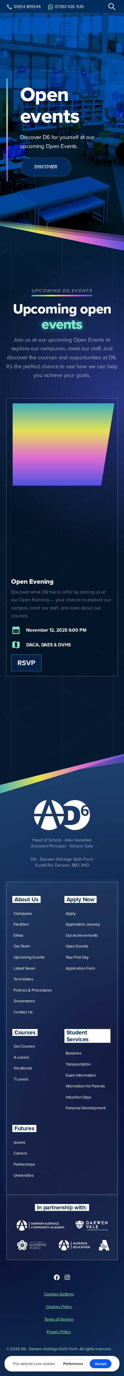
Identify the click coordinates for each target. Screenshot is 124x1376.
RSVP (26, 663)
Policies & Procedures (33, 990)
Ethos (18, 935)
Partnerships (24, 1164)
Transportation (78, 1064)
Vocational (23, 1068)
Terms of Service (58, 1319)
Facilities (21, 924)
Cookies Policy (59, 1306)
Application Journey (83, 924)
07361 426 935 (69, 6)
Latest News (24, 968)
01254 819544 (27, 6)
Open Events (77, 946)
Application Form (80, 968)
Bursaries (73, 1053)
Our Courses (24, 1046)
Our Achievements (82, 935)
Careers (20, 1153)
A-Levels (21, 1057)
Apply (71, 913)
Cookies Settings (59, 1294)
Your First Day (77, 957)
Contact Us (23, 1012)
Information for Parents (85, 1086)
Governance (24, 1001)
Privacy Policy (59, 1331)
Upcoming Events (29, 957)
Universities (24, 1175)
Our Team (22, 946)
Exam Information (81, 1075)
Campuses (23, 913)
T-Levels (21, 1079)
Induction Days (78, 1097)
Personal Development (86, 1108)
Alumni (20, 1142)
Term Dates (23, 979)
